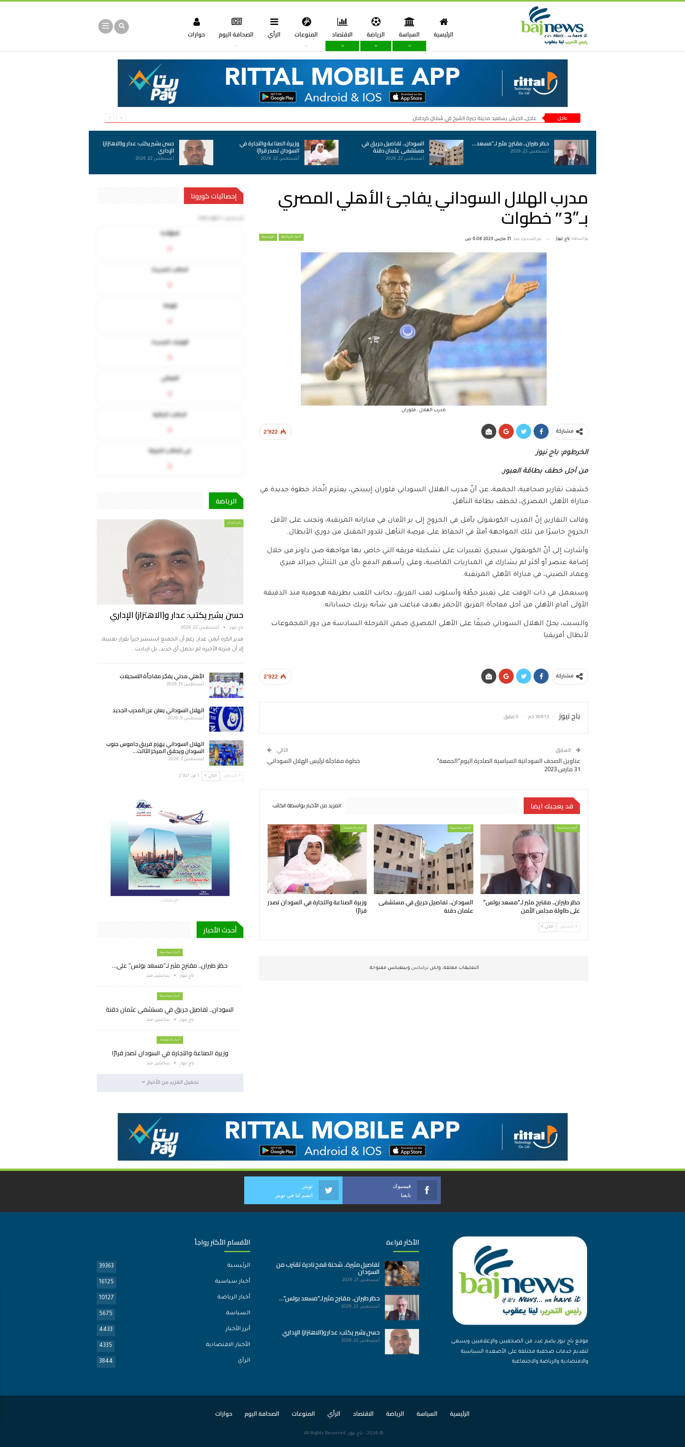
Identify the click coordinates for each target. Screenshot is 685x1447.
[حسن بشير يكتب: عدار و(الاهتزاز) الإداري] (196, 152)
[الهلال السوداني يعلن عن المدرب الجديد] (226, 719)
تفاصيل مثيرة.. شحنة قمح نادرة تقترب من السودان (328, 1268)
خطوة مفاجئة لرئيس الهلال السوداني (313, 760)
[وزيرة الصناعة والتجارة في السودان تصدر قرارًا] (321, 152)
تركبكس (419, 968)
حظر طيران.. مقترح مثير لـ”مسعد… (510, 143)
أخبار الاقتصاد (353, 828)
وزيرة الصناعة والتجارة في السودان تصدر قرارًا (269, 147)
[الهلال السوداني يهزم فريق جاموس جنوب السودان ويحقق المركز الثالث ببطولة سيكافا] (226, 753)
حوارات (196, 34)
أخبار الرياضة (291, 237)
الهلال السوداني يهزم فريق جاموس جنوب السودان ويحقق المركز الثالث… (155, 747)
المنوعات (306, 34)
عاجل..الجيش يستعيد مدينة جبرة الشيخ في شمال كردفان (475, 118)
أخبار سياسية (567, 828)
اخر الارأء (234, 523)
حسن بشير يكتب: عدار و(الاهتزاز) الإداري (138, 147)
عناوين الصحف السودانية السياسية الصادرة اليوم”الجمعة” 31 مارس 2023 (508, 765)
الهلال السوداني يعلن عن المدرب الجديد (158, 710)
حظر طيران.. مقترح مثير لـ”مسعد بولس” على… (170, 965)
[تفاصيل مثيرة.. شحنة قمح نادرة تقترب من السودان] (402, 1274)
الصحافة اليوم (236, 34)
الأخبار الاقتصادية (228, 1345)
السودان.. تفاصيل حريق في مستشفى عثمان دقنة (393, 147)
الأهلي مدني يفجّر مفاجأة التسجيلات (162, 676)
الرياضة (376, 34)
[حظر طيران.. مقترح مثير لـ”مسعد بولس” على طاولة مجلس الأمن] (571, 152)
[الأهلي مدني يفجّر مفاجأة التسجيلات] (226, 685)
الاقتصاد (342, 34)
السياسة (409, 34)
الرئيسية (443, 34)
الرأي (274, 34)
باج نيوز (355, 1433)
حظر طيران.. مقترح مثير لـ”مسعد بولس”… (329, 1298)
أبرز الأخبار (238, 1329)
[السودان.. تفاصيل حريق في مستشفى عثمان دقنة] (446, 152)
